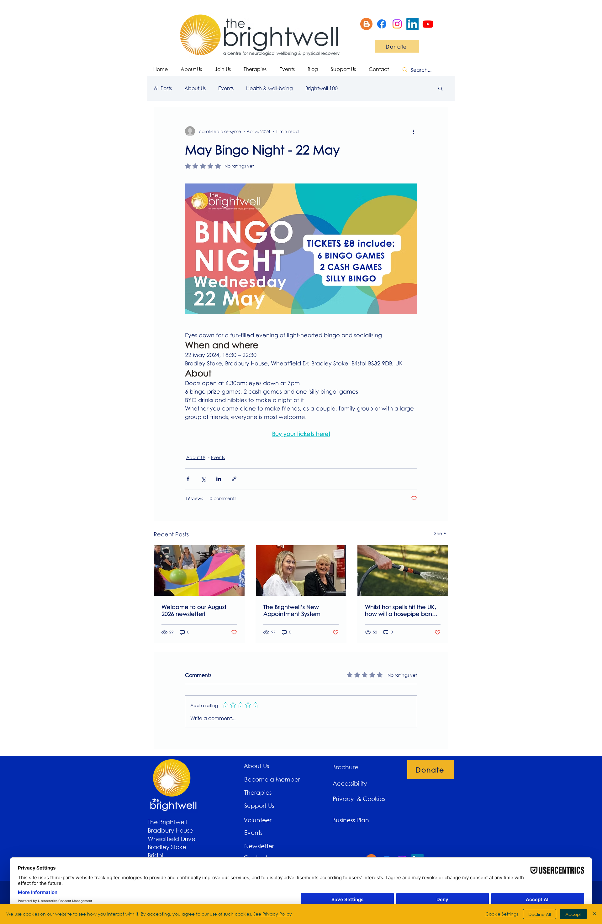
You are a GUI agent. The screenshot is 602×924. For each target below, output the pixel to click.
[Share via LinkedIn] (219, 479)
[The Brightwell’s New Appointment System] (301, 570)
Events (226, 88)
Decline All (539, 914)
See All (441, 533)
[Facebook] (382, 24)
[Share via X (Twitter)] (203, 479)
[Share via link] (234, 479)
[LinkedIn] (412, 24)
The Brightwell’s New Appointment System (291, 610)
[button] (440, 88)
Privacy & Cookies (360, 798)
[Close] (594, 914)
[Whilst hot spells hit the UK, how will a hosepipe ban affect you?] (402, 570)
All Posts (163, 88)
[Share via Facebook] (188, 479)
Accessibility (350, 783)
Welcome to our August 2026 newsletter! (193, 610)
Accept (573, 914)
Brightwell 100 (321, 88)
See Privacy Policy (272, 914)
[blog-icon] (366, 24)
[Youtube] (428, 24)
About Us (195, 88)
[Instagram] (397, 24)
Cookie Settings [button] (501, 914)
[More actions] (413, 131)
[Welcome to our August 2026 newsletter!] (199, 570)
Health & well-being (269, 88)
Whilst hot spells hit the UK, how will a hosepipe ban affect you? (400, 610)
